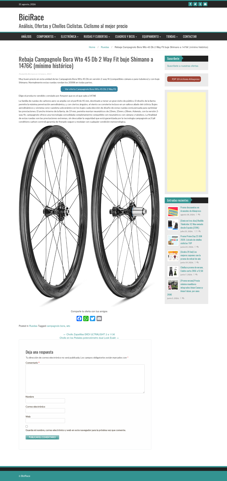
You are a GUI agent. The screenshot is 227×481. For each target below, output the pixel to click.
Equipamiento (150, 36)
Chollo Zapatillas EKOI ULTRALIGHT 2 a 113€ (89, 334)
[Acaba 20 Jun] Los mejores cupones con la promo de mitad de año (190, 255)
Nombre (30, 396)
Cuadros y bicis (125, 36)
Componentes (45, 36)
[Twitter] (195, 4)
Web (28, 416)
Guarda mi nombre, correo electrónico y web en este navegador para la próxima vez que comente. (76, 430)
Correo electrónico (35, 406)
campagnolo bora (56, 325)
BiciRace (31, 17)
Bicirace (31, 74)
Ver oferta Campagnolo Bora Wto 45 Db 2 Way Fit (90, 89)
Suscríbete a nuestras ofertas (182, 65)
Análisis (26, 36)
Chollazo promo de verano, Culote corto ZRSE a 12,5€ (191, 269)
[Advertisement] (186, 142)
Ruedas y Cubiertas (96, 36)
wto (68, 325)
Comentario (33, 362)
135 (196, 231)
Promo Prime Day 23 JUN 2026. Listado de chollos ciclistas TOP (191, 239)
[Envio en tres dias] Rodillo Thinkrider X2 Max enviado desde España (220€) (191, 224)
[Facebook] (190, 4)
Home (92, 47)
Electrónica (68, 36)
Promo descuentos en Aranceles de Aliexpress (190, 209)
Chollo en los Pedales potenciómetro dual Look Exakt (89, 337)
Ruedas (105, 47)
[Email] (205, 4)
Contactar (190, 36)
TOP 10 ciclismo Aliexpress (185, 79)
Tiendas (170, 36)
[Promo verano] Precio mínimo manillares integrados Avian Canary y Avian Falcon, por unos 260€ (185, 287)
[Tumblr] (200, 4)
